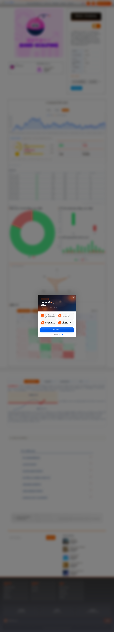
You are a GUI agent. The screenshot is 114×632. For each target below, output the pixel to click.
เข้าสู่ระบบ (60, 334)
